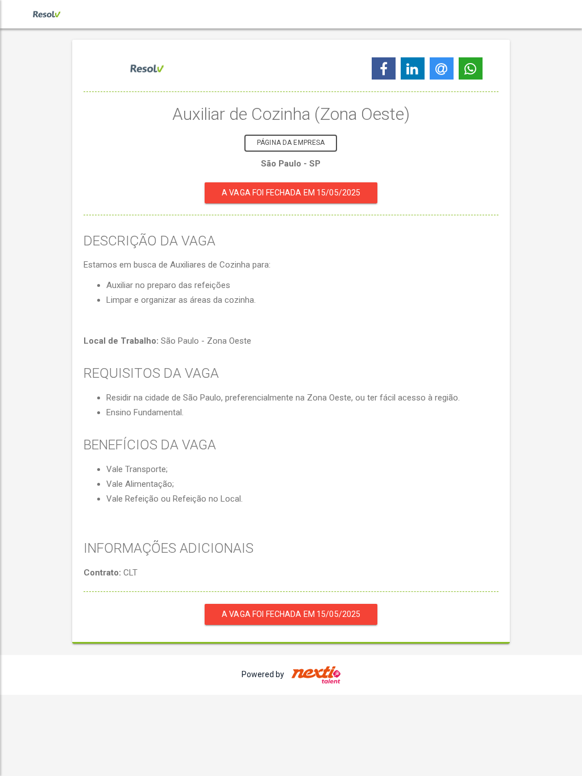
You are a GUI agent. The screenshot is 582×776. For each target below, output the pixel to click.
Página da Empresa (291, 143)
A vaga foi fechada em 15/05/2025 (291, 192)
